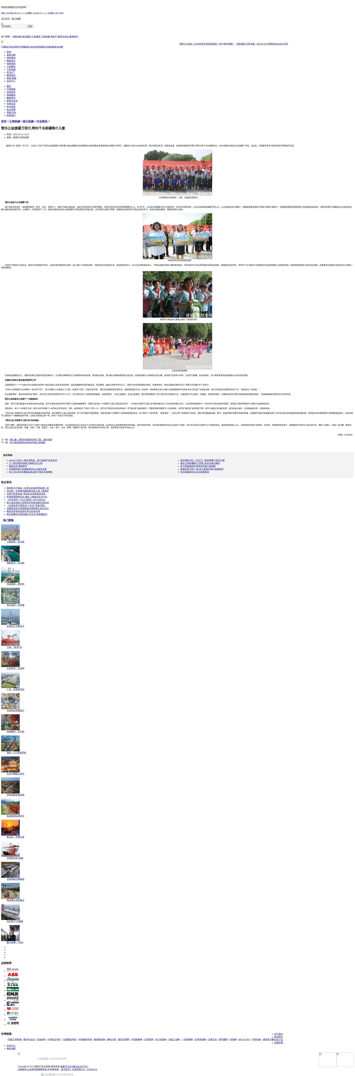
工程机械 (45, 36)
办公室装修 (160, 1039)
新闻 (9, 52)
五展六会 (212, 1039)
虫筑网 (233, 1039)
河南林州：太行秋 (15, 731)
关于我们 (278, 1034)
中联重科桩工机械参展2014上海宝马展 (28, 469)
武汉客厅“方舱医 (15, 921)
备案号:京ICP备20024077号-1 (74, 1066)
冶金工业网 (174, 1039)
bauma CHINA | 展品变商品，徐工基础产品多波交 (33, 460)
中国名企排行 (54, 1039)
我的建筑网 (99, 1039)
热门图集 (8, 520)
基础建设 (11, 95)
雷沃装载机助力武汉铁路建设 (194, 472)
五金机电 (41, 1039)
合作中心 (11, 81)
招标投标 (17, 36)
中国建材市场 (85, 1039)
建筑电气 (73, 36)
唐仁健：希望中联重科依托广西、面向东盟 (31, 439)
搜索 (30, 26)
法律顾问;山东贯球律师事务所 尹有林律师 (38, 1069)
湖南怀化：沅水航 (15, 563)
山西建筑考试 (69, 1039)
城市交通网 (123, 1039)
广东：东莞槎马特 (15, 689)
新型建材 (223, 1039)
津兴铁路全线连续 (15, 795)
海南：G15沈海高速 (16, 752)
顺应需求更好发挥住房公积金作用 (23, 511)
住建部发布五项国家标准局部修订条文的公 (28, 508)
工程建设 (36, 36)
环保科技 (11, 92)
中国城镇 (11, 89)
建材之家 (111, 1039)
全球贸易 (148, 1039)
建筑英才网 (268, 1039)
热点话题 (11, 109)
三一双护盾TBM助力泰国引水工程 (26, 463)
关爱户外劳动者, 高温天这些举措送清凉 (26, 494)
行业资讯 (42, 121)
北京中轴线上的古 (15, 774)
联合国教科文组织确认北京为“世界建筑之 (27, 514)
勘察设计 (11, 61)
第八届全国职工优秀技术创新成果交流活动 (28, 502)
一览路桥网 (187, 1039)
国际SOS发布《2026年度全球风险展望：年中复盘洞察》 (180, 44)
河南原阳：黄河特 (15, 584)
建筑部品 (11, 75)
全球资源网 (200, 1039)
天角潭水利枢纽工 (15, 710)
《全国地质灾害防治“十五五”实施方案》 (26, 505)
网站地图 (11, 1048)
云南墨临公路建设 (15, 879)
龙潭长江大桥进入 (15, 626)
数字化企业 (29, 1039)
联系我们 (11, 115)
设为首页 (5, 18)
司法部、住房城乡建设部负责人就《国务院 (28, 491)
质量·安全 (11, 112)
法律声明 (278, 1043)
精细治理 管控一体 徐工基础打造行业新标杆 (202, 469)
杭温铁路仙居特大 (15, 816)
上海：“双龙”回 (14, 647)
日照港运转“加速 (15, 858)
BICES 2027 (244, 1039)
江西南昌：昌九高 (15, 542)
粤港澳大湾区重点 (15, 900)
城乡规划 (26, 36)
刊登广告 (278, 1040)
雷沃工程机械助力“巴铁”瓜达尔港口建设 (200, 463)
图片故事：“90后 (15, 942)
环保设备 (256, 1039)
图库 (9, 86)
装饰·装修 (11, 78)
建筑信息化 (63, 36)
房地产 (53, 36)
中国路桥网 (136, 1039)
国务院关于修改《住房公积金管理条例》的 (28, 488)
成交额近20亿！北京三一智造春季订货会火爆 (202, 460)
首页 (3, 121)
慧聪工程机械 (14, 1039)
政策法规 (11, 55)
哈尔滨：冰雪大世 (15, 837)
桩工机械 (28, 121)
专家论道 (11, 103)
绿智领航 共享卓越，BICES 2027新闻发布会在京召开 (236, 44)
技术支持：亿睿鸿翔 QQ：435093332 (78, 1069)
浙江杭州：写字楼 (15, 605)
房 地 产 (10, 72)
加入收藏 (16, 18)
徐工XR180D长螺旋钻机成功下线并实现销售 (31, 472)
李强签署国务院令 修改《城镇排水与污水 (27, 497)
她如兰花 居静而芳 (18, 466)
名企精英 (11, 106)
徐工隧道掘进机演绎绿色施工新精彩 (27, 442)
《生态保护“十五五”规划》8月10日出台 (26, 499)
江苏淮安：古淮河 (15, 668)
